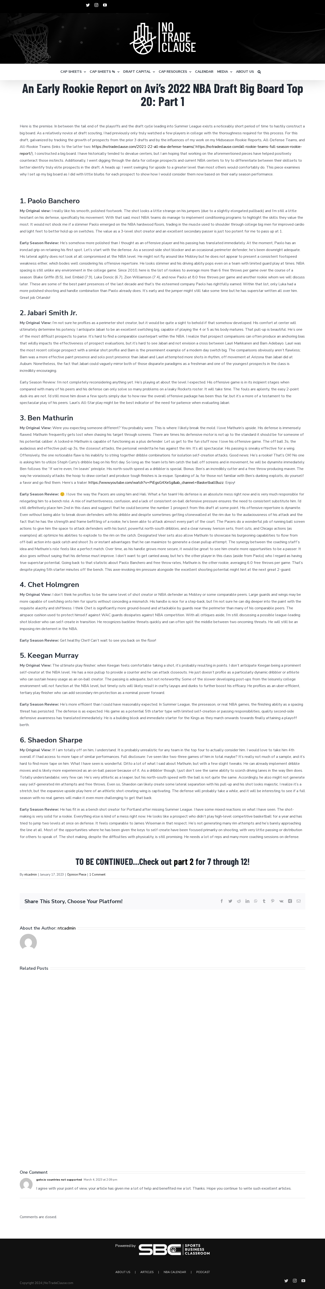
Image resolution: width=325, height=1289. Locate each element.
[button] (259, 72)
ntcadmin (30, 874)
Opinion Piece (76, 874)
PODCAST (203, 1272)
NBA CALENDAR (175, 1272)
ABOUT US (122, 1272)
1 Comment (97, 874)
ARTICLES (146, 1272)
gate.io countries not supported (59, 1180)
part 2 (184, 861)
